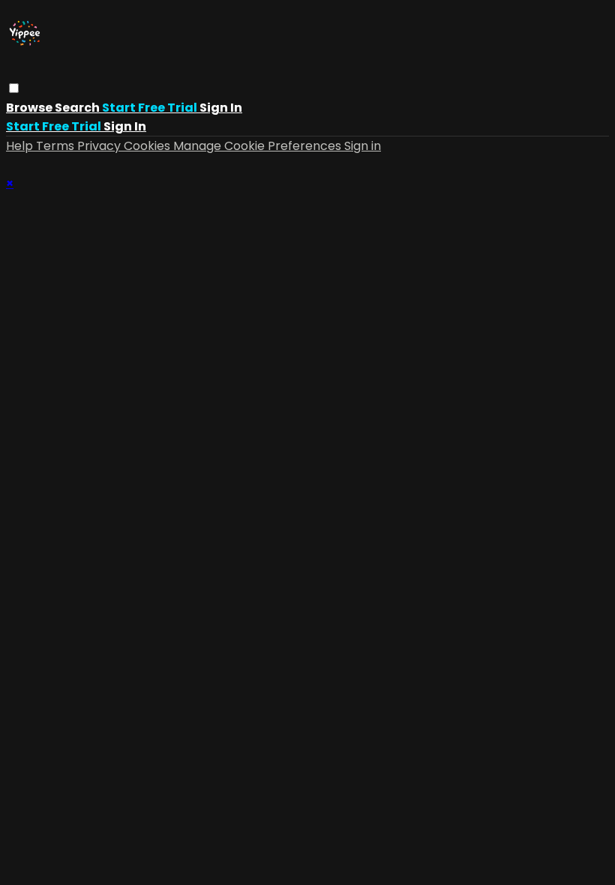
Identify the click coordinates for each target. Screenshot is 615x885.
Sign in (221, 107)
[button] (14, 88)
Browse (30, 107)
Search (78, 107)
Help (21, 145)
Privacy (100, 145)
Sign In (125, 126)
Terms (56, 145)
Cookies (148, 145)
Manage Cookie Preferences (258, 145)
